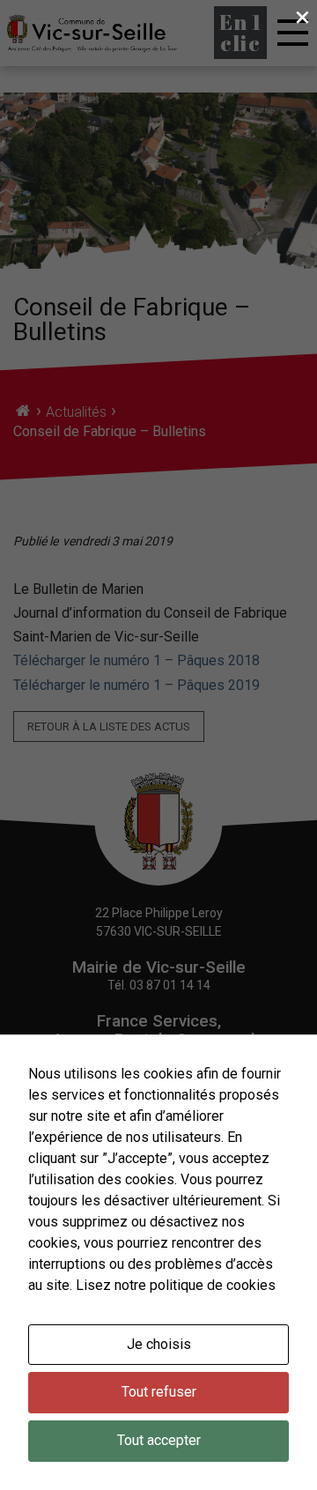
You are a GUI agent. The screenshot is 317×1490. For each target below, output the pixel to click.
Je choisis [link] (159, 1344)
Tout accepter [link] (159, 1440)
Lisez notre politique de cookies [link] (176, 1285)
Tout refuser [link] (159, 1391)
